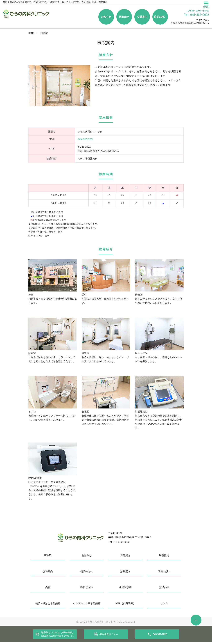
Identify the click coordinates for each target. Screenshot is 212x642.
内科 (47, 587)
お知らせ (106, 16)
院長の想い (160, 16)
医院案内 (164, 555)
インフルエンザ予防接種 (86, 603)
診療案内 (125, 571)
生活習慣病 (125, 587)
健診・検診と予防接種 (47, 603)
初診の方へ (86, 571)
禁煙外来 (164, 587)
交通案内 (142, 16)
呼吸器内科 (86, 587)
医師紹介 (124, 16)
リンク (164, 603)
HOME (31, 33)
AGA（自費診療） (125, 603)
